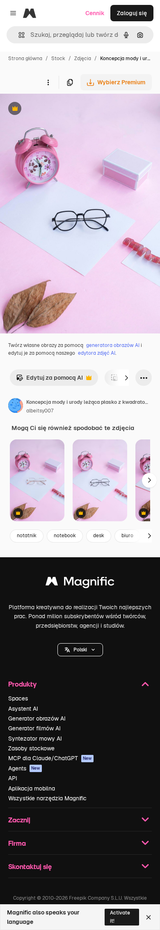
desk (98, 535)
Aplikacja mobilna (31, 788)
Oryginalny (56, 109)
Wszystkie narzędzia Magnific (47, 798)
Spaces (18, 698)
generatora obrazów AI (112, 345)
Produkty (22, 684)
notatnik (27, 535)
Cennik (95, 13)
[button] (80, 649)
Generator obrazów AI (37, 718)
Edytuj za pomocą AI (49, 380)
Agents (24, 768)
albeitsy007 (39, 411)
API (12, 778)
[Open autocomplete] (18, 35)
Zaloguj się (132, 13)
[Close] (148, 917)
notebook (65, 535)
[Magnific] (80, 583)
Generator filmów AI (34, 728)
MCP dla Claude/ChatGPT (50, 758)
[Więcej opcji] (48, 82)
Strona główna (25, 58)
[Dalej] (126, 377)
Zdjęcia (82, 58)
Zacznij (19, 819)
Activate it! (120, 917)
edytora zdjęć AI (96, 353)
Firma (17, 843)
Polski (80, 649)
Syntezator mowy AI (35, 738)
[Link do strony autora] (15, 406)
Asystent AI (23, 708)
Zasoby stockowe (31, 748)
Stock (58, 58)
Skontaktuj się (30, 866)
